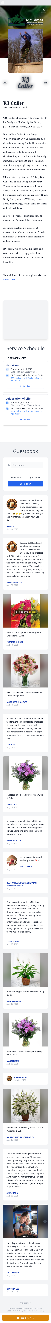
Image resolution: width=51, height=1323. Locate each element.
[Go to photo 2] (25, 1236)
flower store (9, 279)
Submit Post (25, 483)
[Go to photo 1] (24, 1236)
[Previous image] (6, 1221)
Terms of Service (33, 1311)
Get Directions (25, 386)
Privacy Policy (18, 1311)
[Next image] (45, 1221)
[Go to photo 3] (27, 1236)
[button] (25, 611)
